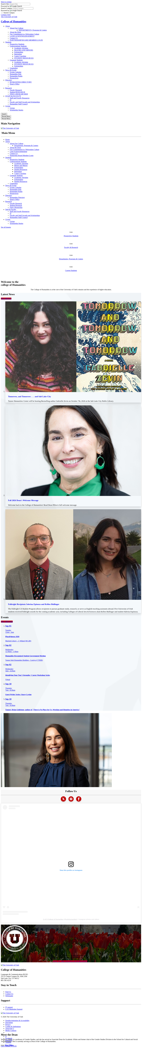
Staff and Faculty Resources (19, 98)
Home (7, 139)
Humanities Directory (17, 197)
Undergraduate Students (18, 46)
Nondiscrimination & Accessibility (17, 1020)
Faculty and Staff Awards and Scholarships (25, 102)
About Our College (16, 28)
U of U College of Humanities (53, 919)
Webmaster (9, 996)
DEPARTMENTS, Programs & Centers (33, 30)
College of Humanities (13, 21)
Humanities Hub (15, 74)
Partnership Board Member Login (21, 155)
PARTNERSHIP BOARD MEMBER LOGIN (26, 40)
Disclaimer (9, 1022)
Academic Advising (21, 48)
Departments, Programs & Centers (26, 145)
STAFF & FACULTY (13, 96)
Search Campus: (6, 8)
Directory (8, 80)
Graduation (14, 68)
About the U (9, 1028)
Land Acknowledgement (18, 151)
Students (8, 42)
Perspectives (14, 78)
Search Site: (5, 4)
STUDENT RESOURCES (24, 58)
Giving (7, 106)
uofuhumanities (71, 919)
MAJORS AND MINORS (23, 50)
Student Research (16, 205)
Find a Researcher (16, 207)
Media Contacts (10, 1030)
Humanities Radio (16, 76)
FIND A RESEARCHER (19, 94)
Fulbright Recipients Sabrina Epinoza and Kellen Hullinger (33, 604)
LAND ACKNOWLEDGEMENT (22, 36)
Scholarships (18, 52)
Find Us (8, 992)
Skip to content (6, 2)
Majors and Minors (21, 165)
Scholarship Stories (16, 110)
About (7, 26)
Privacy (8, 1024)
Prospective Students (17, 44)
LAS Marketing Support (13, 1009)
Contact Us (14, 38)
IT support (9, 1007)
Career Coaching (20, 56)
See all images (6, 227)
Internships (18, 54)
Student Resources (20, 169)
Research (8, 88)
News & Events (10, 70)
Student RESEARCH (17, 92)
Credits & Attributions (13, 1026)
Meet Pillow (9, 1045)
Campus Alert (6, 15)
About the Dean (15, 32)
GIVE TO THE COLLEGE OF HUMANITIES (70, 961)
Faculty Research (16, 90)
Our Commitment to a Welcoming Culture (24, 34)
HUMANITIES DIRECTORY (21, 82)
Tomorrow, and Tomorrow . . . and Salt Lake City (29, 396)
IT (10, 100)
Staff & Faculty (10, 209)
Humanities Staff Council (19, 104)
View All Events (7, 622)
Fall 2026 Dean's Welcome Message (23, 500)
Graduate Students (16, 60)
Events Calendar (15, 72)
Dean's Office (14, 84)
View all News (6, 299)
